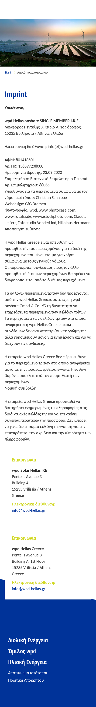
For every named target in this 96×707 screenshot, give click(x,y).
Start (8, 72)
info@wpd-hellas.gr (28, 510)
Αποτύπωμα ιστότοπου (28, 673)
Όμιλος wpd (22, 651)
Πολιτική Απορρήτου (26, 680)
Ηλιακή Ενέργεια (27, 662)
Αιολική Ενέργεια (28, 640)
